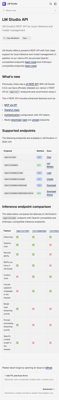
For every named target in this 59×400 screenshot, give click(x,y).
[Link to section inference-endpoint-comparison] (53, 207)
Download (51, 185)
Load (49, 173)
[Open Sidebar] (55, 4)
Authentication (12, 114)
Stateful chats (11, 110)
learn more (30, 62)
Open (25, 38)
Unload (50, 179)
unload (35, 119)
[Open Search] (50, 4)
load (24, 119)
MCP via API (10, 105)
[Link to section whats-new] (22, 77)
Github (48, 367)
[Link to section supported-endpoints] (37, 131)
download (16, 119)
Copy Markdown (12, 38)
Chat (49, 157)
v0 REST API (32, 84)
